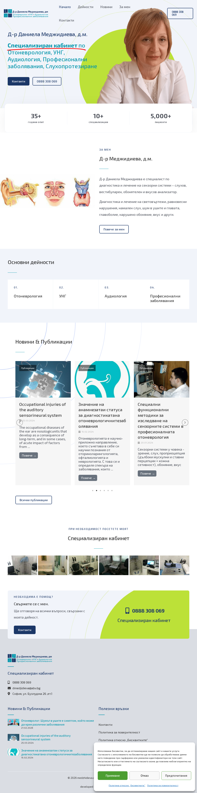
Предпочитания (176, 775)
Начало (65, 7)
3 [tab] (100, 490)
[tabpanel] (43, 423)
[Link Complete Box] (43, 423)
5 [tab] (108, 490)
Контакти (66, 20)
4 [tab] (104, 490)
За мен (124, 7)
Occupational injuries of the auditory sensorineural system (46, 737)
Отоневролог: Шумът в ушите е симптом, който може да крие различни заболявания (57, 722)
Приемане (113, 775)
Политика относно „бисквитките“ (127, 785)
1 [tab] (93, 490)
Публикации (27, 368)
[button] (161, 13)
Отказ (145, 775)
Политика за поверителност (162, 785)
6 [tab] (112, 490)
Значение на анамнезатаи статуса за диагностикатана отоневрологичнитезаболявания (56, 752)
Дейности (85, 7)
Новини (106, 7)
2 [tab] (96, 490)
